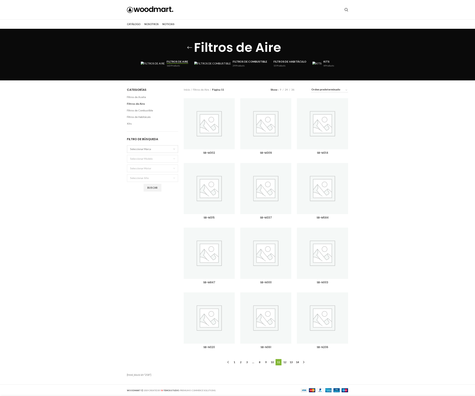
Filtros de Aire (136, 103)
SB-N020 (209, 347)
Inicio (187, 89)
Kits (129, 123)
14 (297, 362)
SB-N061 (266, 347)
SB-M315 (209, 217)
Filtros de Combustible (140, 110)
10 (272, 362)
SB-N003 (322, 282)
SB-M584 (323, 217)
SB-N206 (322, 347)
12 (284, 362)
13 (291, 362)
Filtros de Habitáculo (139, 116)
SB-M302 (209, 152)
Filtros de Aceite (136, 97)
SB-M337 (266, 217)
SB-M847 (209, 282)
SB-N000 (266, 282)
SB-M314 (322, 152)
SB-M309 (266, 152)
